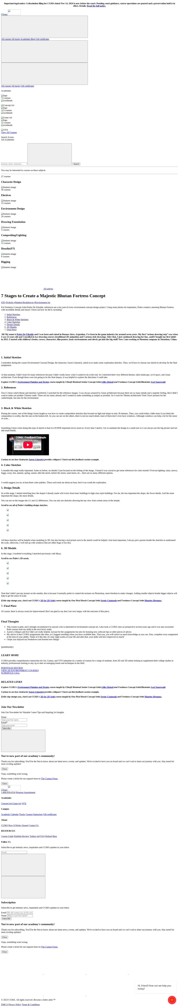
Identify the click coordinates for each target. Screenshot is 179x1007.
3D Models (12, 327)
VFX (24, 803)
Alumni (24, 825)
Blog (33, 39)
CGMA (4, 825)
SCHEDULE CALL (10, 673)
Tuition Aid (35, 836)
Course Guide (7, 836)
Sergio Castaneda (109, 600)
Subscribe (6, 728)
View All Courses (9, 132)
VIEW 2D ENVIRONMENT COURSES (20, 670)
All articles (48, 289)
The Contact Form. (49, 778)
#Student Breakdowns (24, 302)
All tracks (15, 39)
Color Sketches (13, 322)
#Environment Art (42, 302)
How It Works (14, 825)
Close (4, 769)
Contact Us (34, 825)
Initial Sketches (13, 314)
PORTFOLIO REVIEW (12, 668)
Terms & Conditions (31, 1004)
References (12, 317)
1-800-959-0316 (8, 792)
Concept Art (6, 803)
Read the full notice (96, 6)
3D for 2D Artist (47, 600)
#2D (3, 302)
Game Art (16, 803)
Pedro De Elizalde (25, 334)
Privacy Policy (14, 1004)
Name (3, 717)
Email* (4, 722)
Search (76, 164)
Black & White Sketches (17, 319)
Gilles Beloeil (107, 382)
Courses (29, 814)
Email (3, 912)
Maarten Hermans (153, 600)
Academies (25, 39)
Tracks (22, 814)
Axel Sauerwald (158, 382)
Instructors (38, 814)
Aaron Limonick (36, 459)
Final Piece (12, 329)
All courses (6, 39)
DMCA (4, 1004)
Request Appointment (25, 792)
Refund (48, 836)
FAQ (42, 836)
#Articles (10, 302)
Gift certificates (42, 39)
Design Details (13, 324)
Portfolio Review (21, 836)
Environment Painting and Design (33, 382)
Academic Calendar (10, 814)
